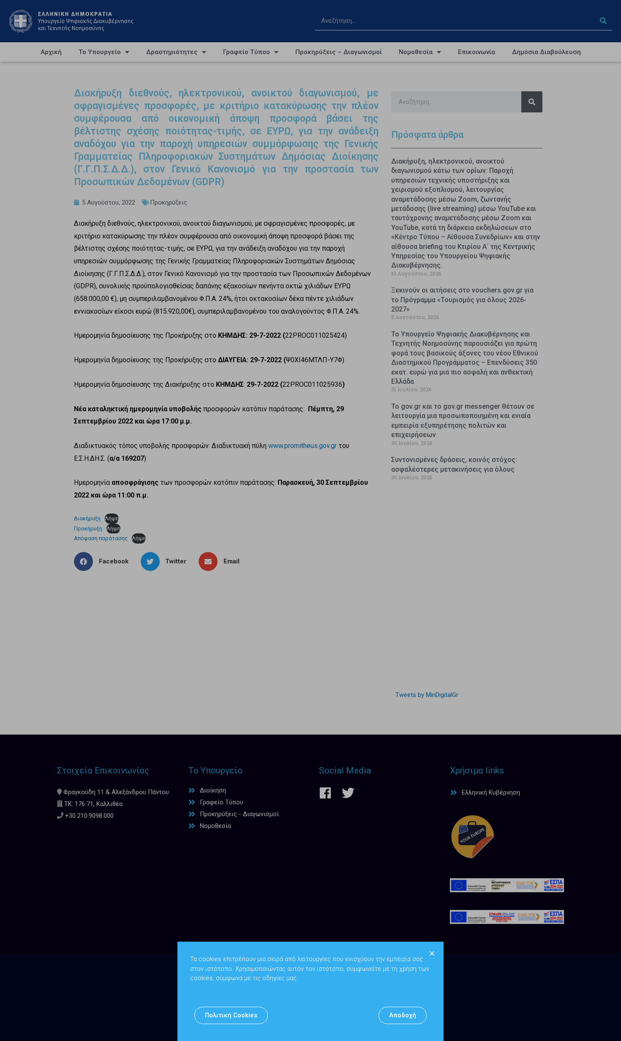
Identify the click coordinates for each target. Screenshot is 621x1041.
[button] (231, 1015)
